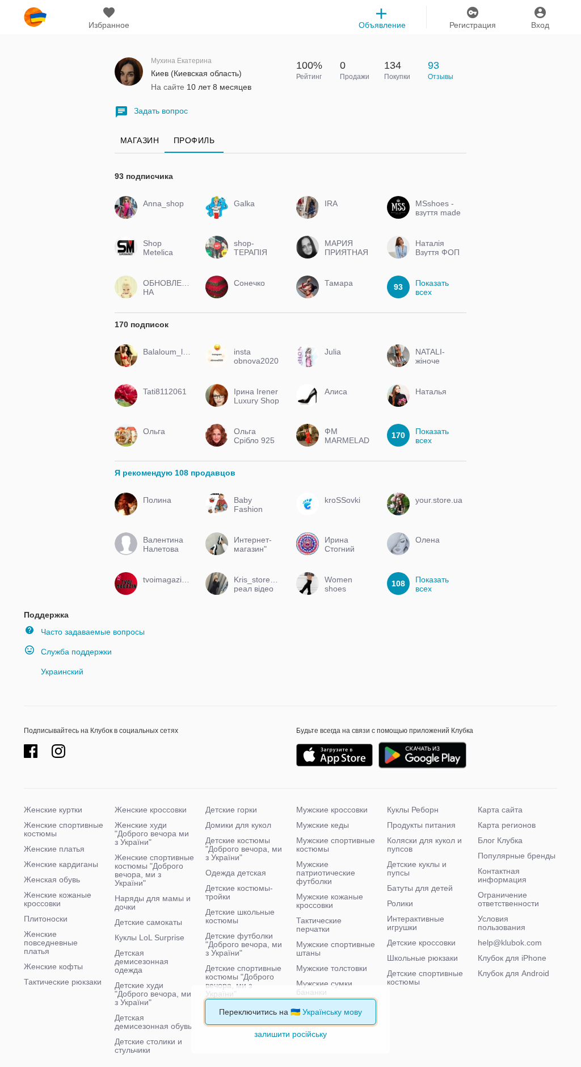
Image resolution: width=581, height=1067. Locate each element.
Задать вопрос (161, 110)
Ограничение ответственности (508, 899)
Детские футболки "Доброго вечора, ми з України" (243, 944)
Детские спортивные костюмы (425, 977)
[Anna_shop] (164, 213)
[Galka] (255, 213)
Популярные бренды (516, 855)
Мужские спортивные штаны (335, 948)
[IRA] (346, 213)
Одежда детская (235, 872)
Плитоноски (46, 918)
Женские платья (54, 848)
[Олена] (437, 550)
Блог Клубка (500, 840)
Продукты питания (421, 825)
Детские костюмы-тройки (239, 892)
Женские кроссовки (151, 809)
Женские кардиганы (61, 864)
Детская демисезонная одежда (142, 961)
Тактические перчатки (319, 924)
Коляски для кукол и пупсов (424, 844)
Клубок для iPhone (512, 957)
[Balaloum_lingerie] (164, 361)
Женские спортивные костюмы (63, 829)
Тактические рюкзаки (63, 981)
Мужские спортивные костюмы (335, 844)
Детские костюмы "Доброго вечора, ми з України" (243, 849)
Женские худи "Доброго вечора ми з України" (152, 833)
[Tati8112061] (164, 401)
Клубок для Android (513, 973)
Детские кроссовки (421, 942)
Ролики (400, 903)
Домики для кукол (238, 825)
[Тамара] (346, 293)
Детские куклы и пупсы (417, 868)
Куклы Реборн (413, 809)
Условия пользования (501, 923)
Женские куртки (53, 809)
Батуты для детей (420, 888)
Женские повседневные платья (51, 943)
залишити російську (290, 1034)
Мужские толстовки (331, 968)
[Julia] (346, 361)
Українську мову (332, 1011)
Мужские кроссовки (332, 809)
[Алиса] (346, 401)
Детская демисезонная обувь (153, 1022)
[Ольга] (164, 441)
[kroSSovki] (346, 510)
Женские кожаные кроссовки (57, 899)
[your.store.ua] (437, 510)
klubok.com (35, 17)
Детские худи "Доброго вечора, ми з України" (153, 994)
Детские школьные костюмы (240, 916)
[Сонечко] (255, 293)
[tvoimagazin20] (164, 589)
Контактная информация (502, 875)
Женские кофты (53, 966)
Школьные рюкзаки (422, 957)
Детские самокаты (148, 922)
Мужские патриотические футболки (325, 873)
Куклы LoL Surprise (149, 937)
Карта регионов (507, 825)
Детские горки (231, 809)
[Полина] (164, 510)
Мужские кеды (322, 825)
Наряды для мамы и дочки (153, 902)
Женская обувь (52, 879)
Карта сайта (500, 809)
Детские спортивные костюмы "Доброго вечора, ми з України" (243, 981)
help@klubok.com (510, 942)
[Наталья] (437, 401)
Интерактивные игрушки (415, 923)
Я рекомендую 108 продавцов (175, 472)
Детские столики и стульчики (148, 1046)
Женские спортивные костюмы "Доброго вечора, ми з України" (154, 870)
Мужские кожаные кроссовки (329, 901)
